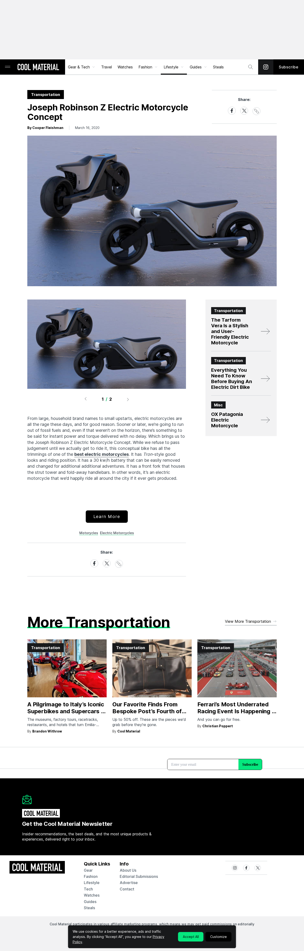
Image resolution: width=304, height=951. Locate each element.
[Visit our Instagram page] (266, 67)
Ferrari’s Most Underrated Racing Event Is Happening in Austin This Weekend (236, 711)
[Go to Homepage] (38, 67)
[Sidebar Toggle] (7, 67)
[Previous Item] (85, 399)
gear (88, 870)
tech (88, 889)
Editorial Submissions (139, 876)
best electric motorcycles (101, 454)
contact (127, 889)
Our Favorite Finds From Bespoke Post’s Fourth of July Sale (147, 711)
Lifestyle (171, 67)
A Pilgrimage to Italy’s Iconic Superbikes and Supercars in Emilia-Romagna (66, 711)
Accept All (191, 937)
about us (128, 870)
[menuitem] (81, 67)
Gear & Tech (79, 67)
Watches (125, 67)
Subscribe (289, 67)
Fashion (145, 67)
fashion (91, 876)
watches (92, 895)
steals (218, 67)
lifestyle (92, 882)
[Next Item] (128, 399)
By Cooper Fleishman (45, 128)
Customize (218, 937)
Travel (106, 67)
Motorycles (88, 533)
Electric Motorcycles (117, 533)
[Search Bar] (250, 67)
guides (90, 901)
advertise (129, 882)
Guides (196, 67)
